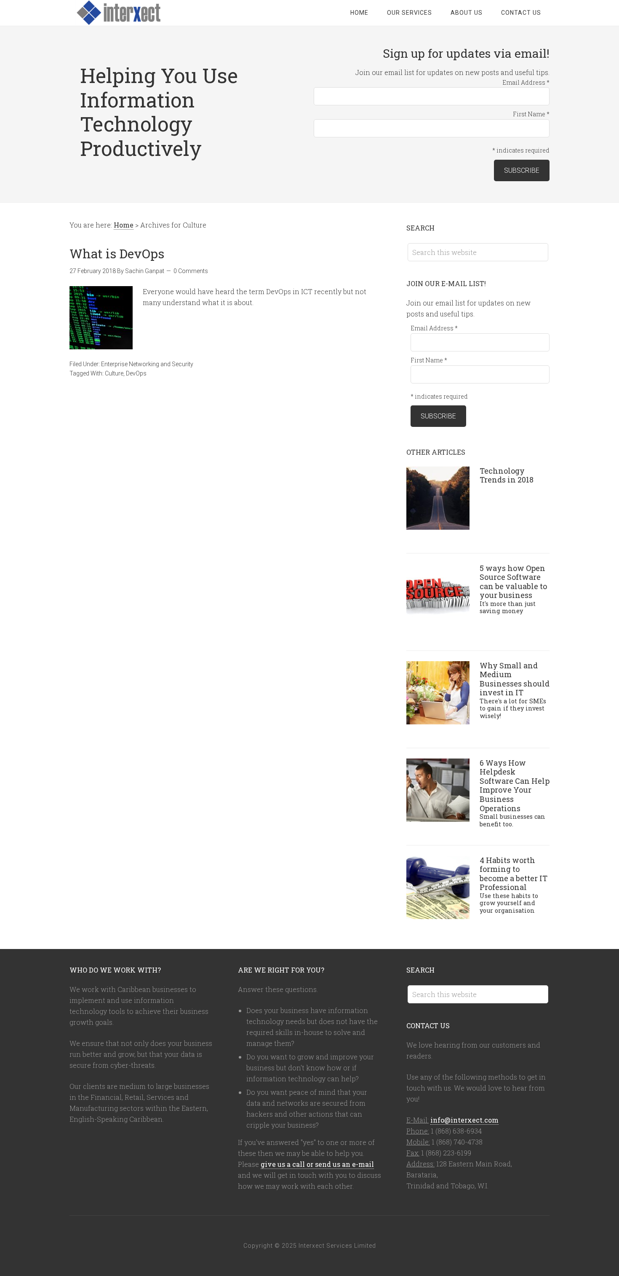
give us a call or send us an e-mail (317, 1164)
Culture (114, 373)
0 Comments (190, 271)
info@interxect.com (464, 1119)
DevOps (136, 373)
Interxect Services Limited (136, 12)
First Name (531, 114)
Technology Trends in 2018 (507, 475)
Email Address (526, 82)
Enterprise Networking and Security (147, 364)
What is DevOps (116, 253)
